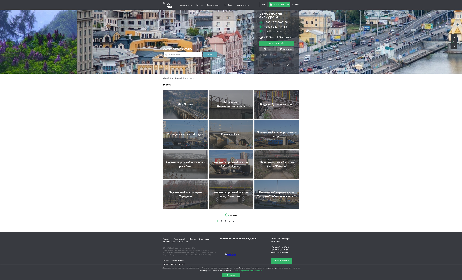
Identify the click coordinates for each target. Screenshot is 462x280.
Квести (199, 5)
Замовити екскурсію (281, 260)
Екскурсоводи (204, 239)
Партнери (166, 239)
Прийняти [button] (231, 275)
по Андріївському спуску (182, 59)
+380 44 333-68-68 (276, 22)
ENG (297, 4)
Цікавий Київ (168, 78)
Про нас (192, 239)
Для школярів (213, 5)
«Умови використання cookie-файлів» (247, 270)
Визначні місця (180, 78)
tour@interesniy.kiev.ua (275, 31)
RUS (293, 4)
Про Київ (228, 5)
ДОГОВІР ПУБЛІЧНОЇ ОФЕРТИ (175, 242)
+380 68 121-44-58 (275, 26)
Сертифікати (243, 5)
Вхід (263, 4)
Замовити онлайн (276, 43)
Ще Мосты (233, 215)
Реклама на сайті (180, 239)
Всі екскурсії (186, 5)
